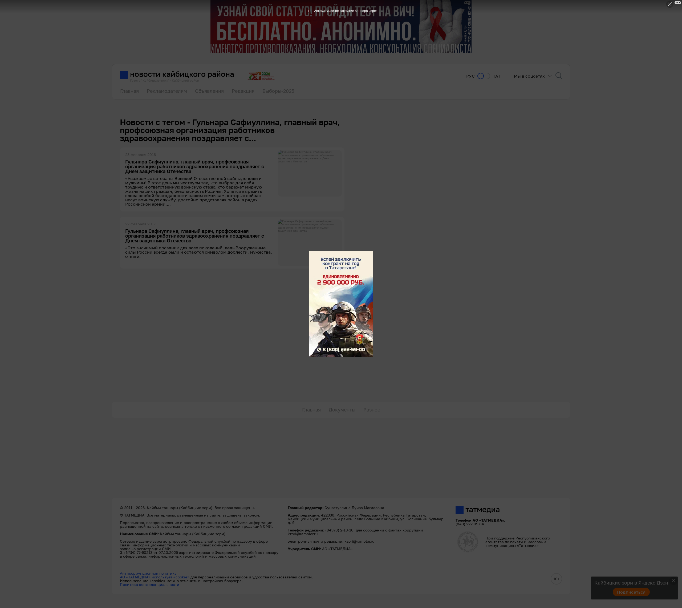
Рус (470, 76)
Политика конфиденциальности (149, 584)
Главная (129, 91)
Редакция (243, 91)
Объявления (209, 91)
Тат (497, 76)
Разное (371, 410)
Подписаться (631, 592)
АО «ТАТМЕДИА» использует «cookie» (154, 577)
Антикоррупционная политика (148, 573)
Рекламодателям (167, 91)
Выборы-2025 (278, 91)
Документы (342, 410)
